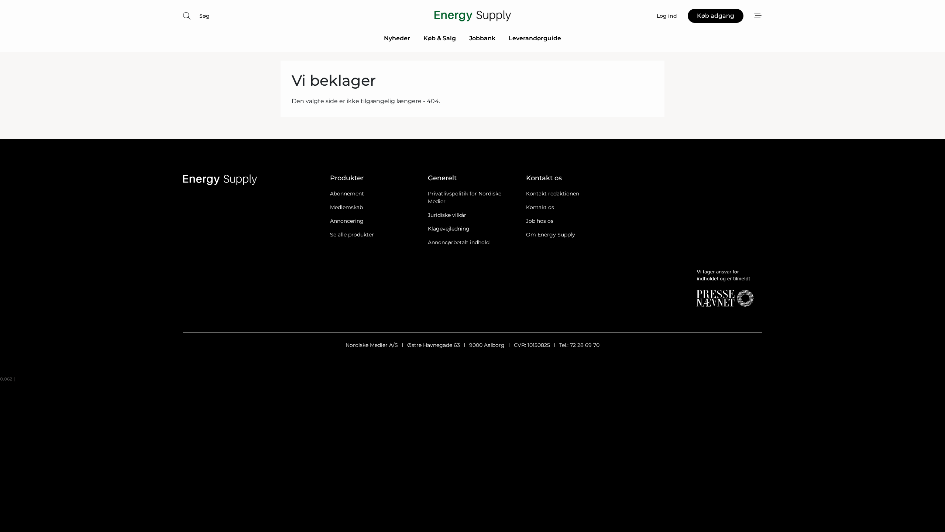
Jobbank (482, 38)
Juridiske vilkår (447, 215)
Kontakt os (540, 207)
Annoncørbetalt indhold (458, 242)
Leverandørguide (535, 38)
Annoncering (347, 221)
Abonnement (347, 193)
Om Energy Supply (550, 234)
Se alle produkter (352, 234)
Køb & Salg (439, 38)
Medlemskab (346, 207)
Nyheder (397, 38)
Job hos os (539, 221)
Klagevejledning (449, 228)
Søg (204, 16)
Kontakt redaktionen (552, 193)
